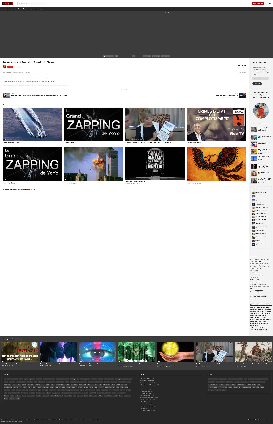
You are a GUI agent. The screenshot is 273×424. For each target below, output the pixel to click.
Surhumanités (28, 8)
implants (86, 387)
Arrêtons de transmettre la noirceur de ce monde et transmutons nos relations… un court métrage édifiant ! (173, 364)
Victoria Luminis (261, 261)
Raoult (118, 392)
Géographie (57, 387)
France (24, 387)
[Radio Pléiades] (253, 231)
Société (257, 240)
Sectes (24, 395)
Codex (67, 381)
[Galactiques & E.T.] (253, 211)
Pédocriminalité (92, 392)
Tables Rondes (256, 387)
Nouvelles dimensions (261, 219)
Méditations (111, 390)
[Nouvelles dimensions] (253, 220)
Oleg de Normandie (213, 387)
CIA (47, 381)
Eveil (100, 384)
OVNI (18, 392)
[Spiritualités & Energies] (253, 244)
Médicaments (104, 390)
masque (59, 390)
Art (78, 379)
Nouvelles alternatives (261, 216)
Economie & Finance (260, 207)
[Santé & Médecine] (253, 234)
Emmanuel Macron (60, 384)
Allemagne (46, 379)
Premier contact (56, 392)
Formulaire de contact (254, 419)
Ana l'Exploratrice (223, 379)
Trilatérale (101, 395)
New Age (128, 390)
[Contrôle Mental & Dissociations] (253, 204)
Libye (31, 390)
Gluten (51, 387)
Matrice (64, 390)
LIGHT (165, 12)
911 (8, 379)
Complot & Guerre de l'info (18, 72)
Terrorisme (80, 395)
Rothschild (6, 395)
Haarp (63, 387)
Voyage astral (12, 398)
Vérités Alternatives (221, 390)
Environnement (82, 384)
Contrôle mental (92, 381)
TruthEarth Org (212, 390)
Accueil (265, 419)
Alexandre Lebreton (213, 379)
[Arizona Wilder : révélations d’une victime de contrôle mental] (97, 352)
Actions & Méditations (261, 192)
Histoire (68, 387)
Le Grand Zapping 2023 (70, 142)
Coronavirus (99, 381)
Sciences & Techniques (261, 236)
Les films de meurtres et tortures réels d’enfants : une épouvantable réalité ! (253, 364)
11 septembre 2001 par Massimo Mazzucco (74, 182)
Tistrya (262, 387)
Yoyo (18, 398)
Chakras (24, 381)
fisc (126, 384)
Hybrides (80, 387)
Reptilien (124, 392)
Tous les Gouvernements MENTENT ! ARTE (135, 181)
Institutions (101, 387)
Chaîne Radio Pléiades (255, 273)
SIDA (52, 395)
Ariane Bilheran (239, 379)
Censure (18, 381)
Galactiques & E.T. (260, 210)
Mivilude (82, 390)
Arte (245, 379)
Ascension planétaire (85, 379)
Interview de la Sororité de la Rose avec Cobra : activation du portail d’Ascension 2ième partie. (260, 313)
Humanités (5, 8)
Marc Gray (233, 384)
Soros (66, 395)
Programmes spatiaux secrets (67, 392)
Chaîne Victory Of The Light (256, 275)
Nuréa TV (259, 384)
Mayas (69, 390)
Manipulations (52, 390)
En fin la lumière (258, 282)
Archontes (66, 379)
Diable (128, 381)
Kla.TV (235, 381)
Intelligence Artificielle (109, 387)
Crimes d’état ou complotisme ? (194, 142)
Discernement (7, 384)
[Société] (253, 241)
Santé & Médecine (259, 233)
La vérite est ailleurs (213, 384)
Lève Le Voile (266, 265)
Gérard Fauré (211, 381)
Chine (35, 381)
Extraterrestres (106, 384)
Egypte (52, 384)
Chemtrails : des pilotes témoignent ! (12, 142)
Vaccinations (127, 395)
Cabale (129, 379)
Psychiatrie (78, 392)
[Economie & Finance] (253, 208)
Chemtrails (30, 381)
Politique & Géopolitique (261, 226)
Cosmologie (106, 381)
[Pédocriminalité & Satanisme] (253, 223)
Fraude (29, 387)
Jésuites (18, 390)
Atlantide (100, 379)
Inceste (91, 387)
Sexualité (38, 395)
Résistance (18, 395)
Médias (98, 390)
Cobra (62, 381)
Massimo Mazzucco (241, 384)
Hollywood (74, 387)
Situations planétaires (246, 387)
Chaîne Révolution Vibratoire (256, 281)
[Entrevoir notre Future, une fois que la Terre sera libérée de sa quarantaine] (58, 352)
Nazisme (122, 390)
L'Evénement (25, 390)
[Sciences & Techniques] (253, 237)
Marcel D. (227, 384)
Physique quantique (40, 392)
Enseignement (74, 384)
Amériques (52, 379)
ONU (14, 392)
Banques (106, 379)
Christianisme (41, 381)
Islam (117, 387)
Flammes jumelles (8, 387)
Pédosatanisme (107, 392)
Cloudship (57, 381)
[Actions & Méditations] (253, 193)
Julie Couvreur (229, 381)
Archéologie (72, 379)
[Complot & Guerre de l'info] (253, 200)
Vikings (5, 398)
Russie (12, 395)
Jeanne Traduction (220, 381)
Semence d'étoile (31, 395)
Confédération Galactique (81, 381)
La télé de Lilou (254, 381)
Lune (39, 390)
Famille (113, 384)
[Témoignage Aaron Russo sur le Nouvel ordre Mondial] (32, 124)
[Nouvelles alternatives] (253, 217)
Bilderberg (118, 379)
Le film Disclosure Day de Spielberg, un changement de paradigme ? (259, 323)
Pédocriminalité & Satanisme (148, 397)
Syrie (75, 395)
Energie (67, 384)
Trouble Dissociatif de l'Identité (111, 395)
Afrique (20, 379)
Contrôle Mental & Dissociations (149, 384)
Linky (35, 390)
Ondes (9, 392)
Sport (70, 395)
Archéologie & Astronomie (261, 195)
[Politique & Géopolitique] (253, 227)
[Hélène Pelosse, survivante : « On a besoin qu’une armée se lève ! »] (19, 352)
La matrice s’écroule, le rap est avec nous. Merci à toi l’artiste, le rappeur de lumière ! (136, 364)
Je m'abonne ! (257, 83)
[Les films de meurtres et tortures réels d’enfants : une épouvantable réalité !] (253, 352)
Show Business (46, 395)
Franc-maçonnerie (17, 387)
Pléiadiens (48, 392)
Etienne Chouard (258, 379)
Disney (13, 384)
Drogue (18, 384)
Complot (72, 381)
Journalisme (6, 390)
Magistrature (45, 390)
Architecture (59, 379)
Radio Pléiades (39, 8)
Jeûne (126, 387)
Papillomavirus (24, 392)
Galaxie (39, 387)
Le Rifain (221, 384)
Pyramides (85, 392)
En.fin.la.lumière (258, 291)
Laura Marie (261, 381)
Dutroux (24, 384)
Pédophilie (100, 392)
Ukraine (120, 395)
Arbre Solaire (231, 379)
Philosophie (32, 392)
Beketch (111, 379)
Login (269, 3)
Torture (85, 395)
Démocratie (37, 384)
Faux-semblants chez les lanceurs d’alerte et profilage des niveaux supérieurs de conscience (209, 182)
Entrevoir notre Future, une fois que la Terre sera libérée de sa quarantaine (58, 363)
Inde (96, 387)
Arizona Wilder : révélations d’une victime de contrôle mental (94, 363)
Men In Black (75, 390)
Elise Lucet (251, 379)
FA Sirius (266, 379)
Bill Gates (124, 379)
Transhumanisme (92, 395)
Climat (51, 381)
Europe (95, 384)
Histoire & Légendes (260, 213)
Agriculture (32, 379)
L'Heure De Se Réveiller (244, 381)
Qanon (114, 392)
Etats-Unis (90, 384)
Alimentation (39, 379)
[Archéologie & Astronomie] (253, 196)
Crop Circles (113, 381)
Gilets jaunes (45, 387)
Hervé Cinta (10, 65)
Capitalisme (11, 381)
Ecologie (47, 384)
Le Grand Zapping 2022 (8, 182)
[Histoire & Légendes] (253, 214)
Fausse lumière (120, 384)
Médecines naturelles (90, 390)
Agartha (26, 379)
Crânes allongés (122, 381)
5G (4, 379)
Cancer (5, 381)
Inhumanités (16, 8)
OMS (5, 392)
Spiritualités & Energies (261, 243)
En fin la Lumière (259, 290)
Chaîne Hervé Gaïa (254, 272)
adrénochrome (14, 379)
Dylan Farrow (30, 384)
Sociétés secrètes (58, 395)
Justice (13, 390)
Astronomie (94, 379)
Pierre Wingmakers (223, 387)
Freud (34, 387)
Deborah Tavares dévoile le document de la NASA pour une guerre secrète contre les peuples (148, 142)
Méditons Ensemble (252, 384)
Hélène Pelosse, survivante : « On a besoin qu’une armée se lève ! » (17, 363)
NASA (117, 390)
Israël (122, 387)
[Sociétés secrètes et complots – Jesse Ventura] (186, 97)
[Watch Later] (116, 56)
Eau (43, 384)
